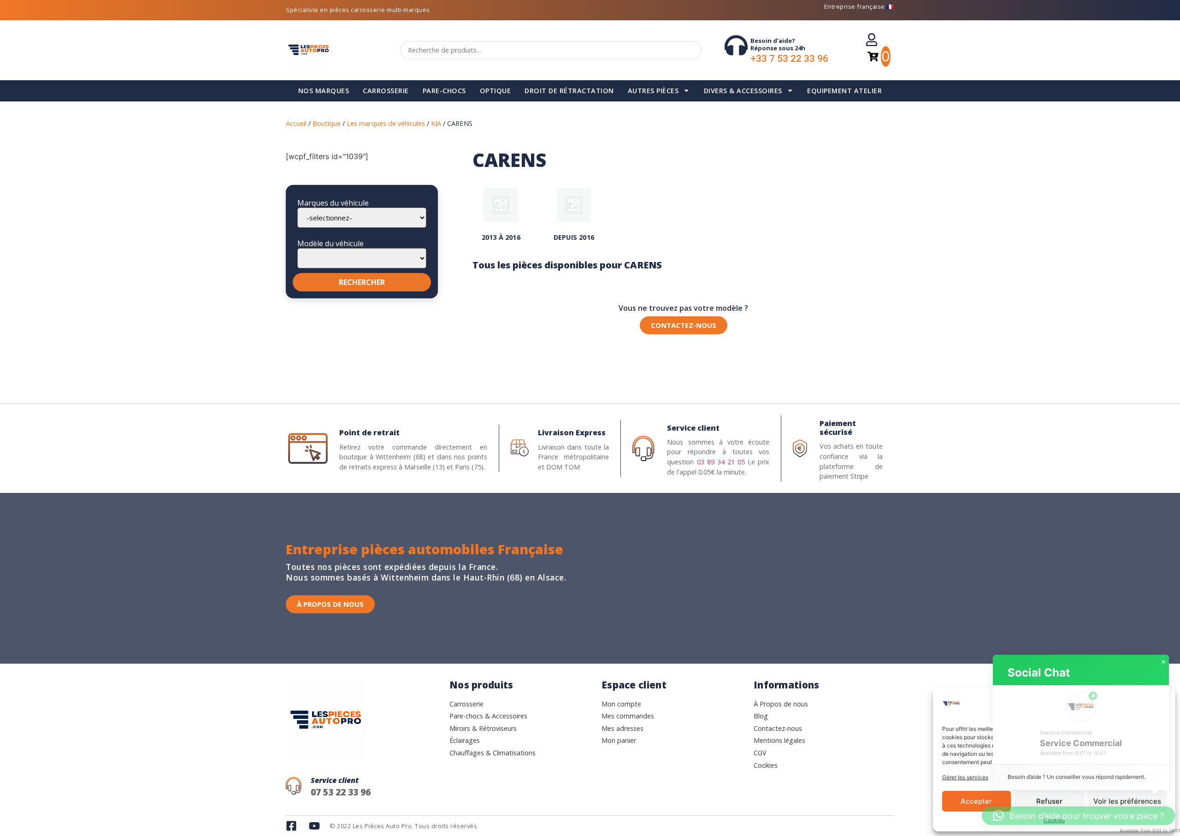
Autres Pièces (653, 90)
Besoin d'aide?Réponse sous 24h (777, 44)
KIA (436, 123)
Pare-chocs (444, 90)
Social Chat (1039, 672)
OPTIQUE (495, 90)
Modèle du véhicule (330, 243)
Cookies (1054, 820)
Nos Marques (323, 90)
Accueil (296, 123)
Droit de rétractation (569, 90)
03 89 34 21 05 (721, 461)
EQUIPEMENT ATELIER (844, 90)
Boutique (327, 123)
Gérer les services (965, 777)
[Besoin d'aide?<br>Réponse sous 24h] (736, 45)
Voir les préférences (1127, 801)
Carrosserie (386, 90)
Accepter (976, 801)
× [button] (1163, 662)
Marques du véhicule (333, 203)
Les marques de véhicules (386, 123)
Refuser (1049, 801)
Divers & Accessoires (743, 90)
